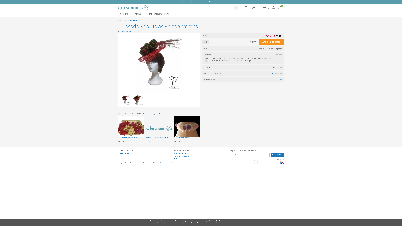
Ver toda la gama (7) (153, 114)
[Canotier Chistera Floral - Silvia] (159, 128)
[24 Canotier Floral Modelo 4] (131, 128)
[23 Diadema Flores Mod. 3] (187, 128)
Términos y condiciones (151, 163)
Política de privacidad (164, 163)
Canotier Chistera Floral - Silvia (157, 138)
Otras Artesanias (131, 20)
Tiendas (138, 14)
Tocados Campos (127, 31)
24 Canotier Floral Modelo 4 (128, 138)
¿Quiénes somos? (123, 153)
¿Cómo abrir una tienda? (181, 153)
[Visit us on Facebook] (256, 163)
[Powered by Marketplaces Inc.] (282, 163)
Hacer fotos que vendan (181, 157)
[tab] (243, 48)
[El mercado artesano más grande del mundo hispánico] (133, 8)
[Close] (251, 221)
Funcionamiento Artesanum (182, 155)
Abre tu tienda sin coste (158, 14)
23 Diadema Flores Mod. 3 (183, 138)
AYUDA (176, 158)
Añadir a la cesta (271, 41)
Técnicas (124, 14)
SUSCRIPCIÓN (277, 155)
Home (120, 20)
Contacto (121, 155)
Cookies (173, 163)
